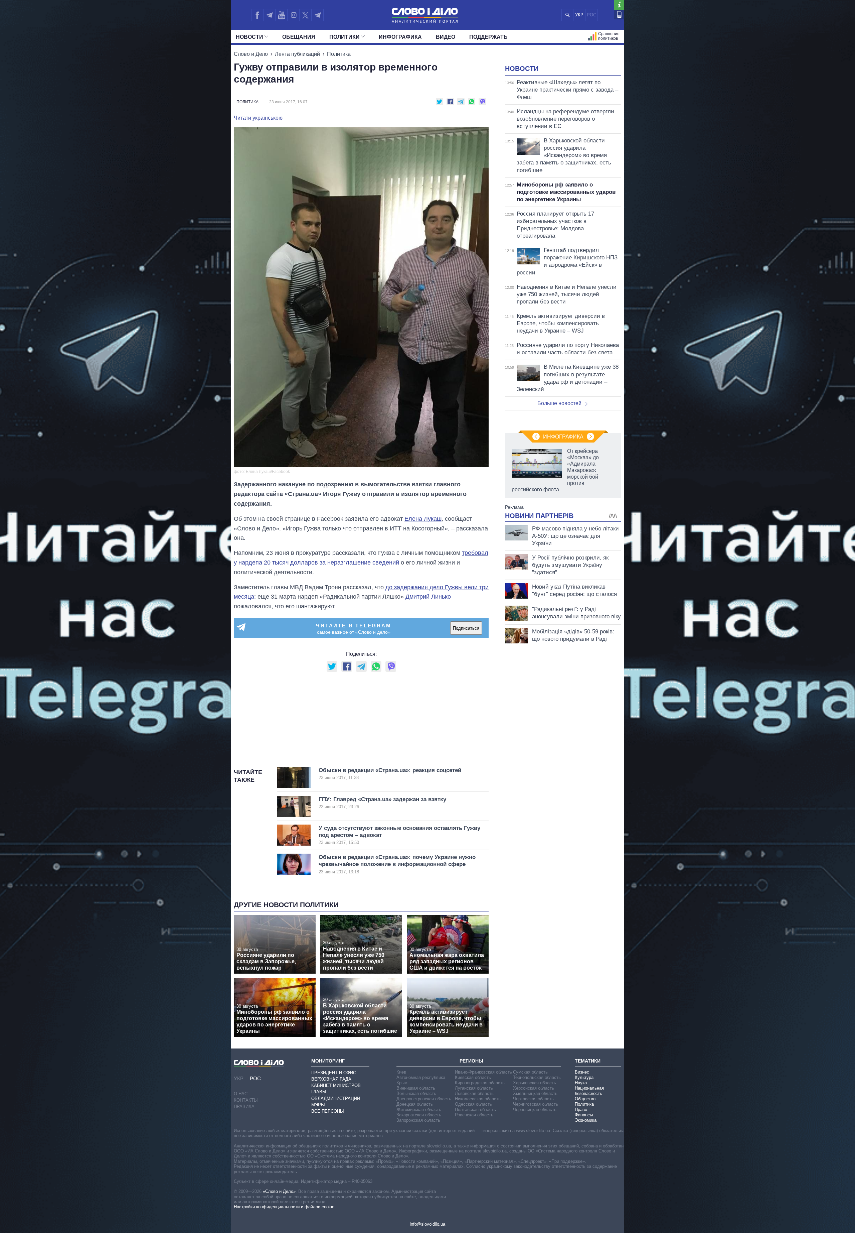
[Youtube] (281, 15)
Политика (339, 54)
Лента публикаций (297, 54)
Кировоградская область (480, 1082)
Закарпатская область (418, 1114)
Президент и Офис (333, 1072)
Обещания (298, 37)
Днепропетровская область (423, 1098)
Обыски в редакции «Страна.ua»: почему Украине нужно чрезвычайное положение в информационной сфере (397, 864)
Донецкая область (414, 1104)
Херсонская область (533, 1088)
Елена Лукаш (423, 518)
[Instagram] (293, 15)
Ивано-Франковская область (483, 1072)
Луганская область (474, 1088)
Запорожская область (418, 1120)
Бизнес (582, 1072)
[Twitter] (305, 15)
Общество (585, 1098)
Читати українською (258, 118)
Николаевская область (478, 1098)
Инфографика (400, 37)
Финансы (584, 1114)
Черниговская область (535, 1104)
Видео (445, 37)
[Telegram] (269, 15)
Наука (581, 1082)
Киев (401, 1072)
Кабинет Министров (336, 1085)
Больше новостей (559, 403)
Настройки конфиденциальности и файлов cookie (284, 1206)
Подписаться (466, 628)
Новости (249, 37)
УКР (579, 14)
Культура (584, 1077)
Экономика (585, 1120)
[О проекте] (619, 5)
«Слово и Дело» (279, 1191)
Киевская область (473, 1077)
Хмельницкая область (535, 1093)
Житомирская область (418, 1109)
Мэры (318, 1104)
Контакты (246, 1100)
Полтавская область (475, 1109)
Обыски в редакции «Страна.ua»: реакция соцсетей (390, 773)
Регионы (471, 1061)
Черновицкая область (534, 1109)
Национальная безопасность (589, 1091)
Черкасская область (533, 1098)
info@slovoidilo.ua (427, 1224)
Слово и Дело (251, 54)
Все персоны (327, 1111)
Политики (344, 37)
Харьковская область (534, 1082)
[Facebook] (257, 15)
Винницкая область (415, 1088)
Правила (244, 1106)
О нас (240, 1093)
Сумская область (530, 1072)
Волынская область (416, 1093)
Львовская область (474, 1093)
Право (581, 1109)
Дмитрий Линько (428, 596)
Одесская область (473, 1104)
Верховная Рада (331, 1079)
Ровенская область (474, 1114)
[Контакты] (619, 14)
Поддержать (488, 37)
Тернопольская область (537, 1077)
